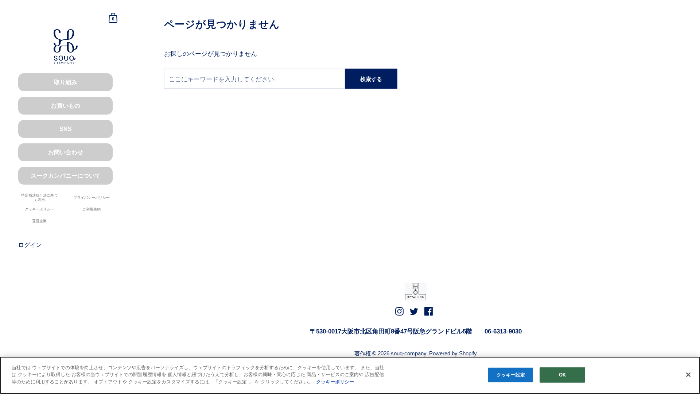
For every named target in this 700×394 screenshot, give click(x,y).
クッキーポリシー (335, 382)
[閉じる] (688, 375)
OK (562, 375)
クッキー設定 (511, 375)
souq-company (408, 353)
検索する (371, 79)
